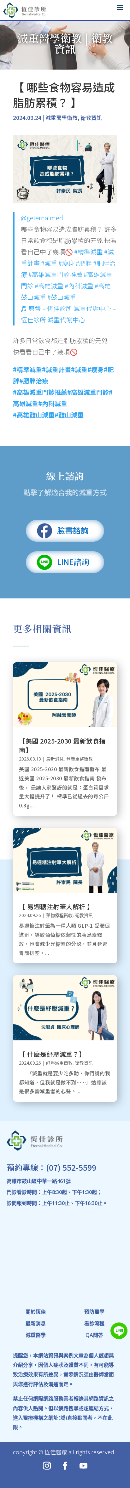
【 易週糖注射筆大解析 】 (56, 906)
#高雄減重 (49, 285)
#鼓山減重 (61, 297)
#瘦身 (66, 263)
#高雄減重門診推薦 (55, 274)
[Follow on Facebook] (65, 1466)
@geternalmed (42, 217)
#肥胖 (84, 263)
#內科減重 (79, 285)
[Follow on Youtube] (83, 1466)
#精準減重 (88, 251)
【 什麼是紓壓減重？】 (52, 1054)
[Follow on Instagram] (47, 1466)
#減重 (49, 263)
